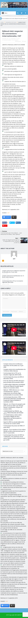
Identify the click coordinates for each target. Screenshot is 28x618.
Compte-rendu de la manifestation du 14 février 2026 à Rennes (13, 276)
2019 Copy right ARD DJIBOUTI (14, 615)
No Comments (15, 40)
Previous (4, 231)
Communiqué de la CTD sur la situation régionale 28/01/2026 (12, 281)
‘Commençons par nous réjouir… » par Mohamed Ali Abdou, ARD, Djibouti (11, 233)
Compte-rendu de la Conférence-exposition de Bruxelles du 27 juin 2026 (13, 271)
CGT (8, 213)
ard (7, 38)
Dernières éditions (7, 40)
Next (16, 238)
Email (24, 41)
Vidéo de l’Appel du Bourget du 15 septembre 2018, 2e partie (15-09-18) (11, 241)
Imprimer (19, 41)
